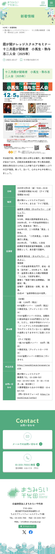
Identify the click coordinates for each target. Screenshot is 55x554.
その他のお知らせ (31, 59)
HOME (5, 27)
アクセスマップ (28, 526)
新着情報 (13, 27)
